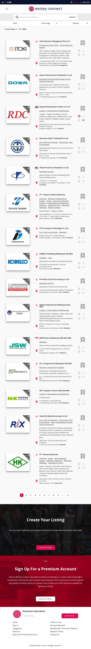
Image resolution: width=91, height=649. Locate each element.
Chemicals (43, 199)
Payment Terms (56, 631)
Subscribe (70, 616)
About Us (16, 631)
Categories (17, 628)
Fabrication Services (46, 81)
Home (15, 622)
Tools (50, 258)
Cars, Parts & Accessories (48, 142)
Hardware (42, 258)
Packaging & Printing (55, 463)
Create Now (45, 547)
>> (68, 495)
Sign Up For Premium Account (25, 634)
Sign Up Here (45, 599)
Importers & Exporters (61, 201)
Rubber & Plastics (54, 207)
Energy (48, 201)
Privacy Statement (57, 625)
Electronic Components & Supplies (51, 367)
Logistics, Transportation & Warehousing (54, 111)
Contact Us (54, 634)
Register (86, 2)
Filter (15, 23)
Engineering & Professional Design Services (54, 79)
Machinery (43, 205)
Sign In (76, 2)
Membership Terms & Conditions (64, 628)
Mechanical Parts (54, 205)
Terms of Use (55, 622)
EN (3, 2)
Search (72, 17)
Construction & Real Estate (49, 45)
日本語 (9, 2)
